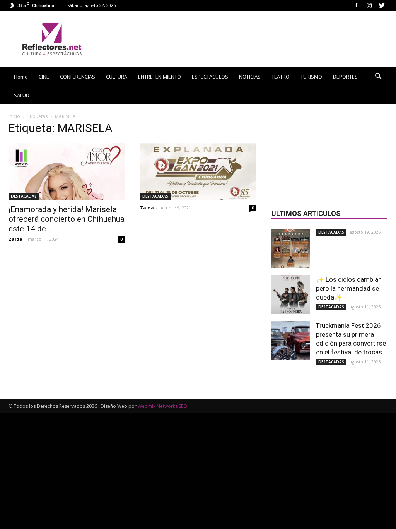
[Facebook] (356, 5)
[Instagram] (369, 5)
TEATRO (280, 76)
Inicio (14, 116)
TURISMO (311, 76)
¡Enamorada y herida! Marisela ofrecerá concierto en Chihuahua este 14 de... (67, 219)
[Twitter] (381, 5)
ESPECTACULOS (210, 76)
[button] (378, 77)
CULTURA (116, 76)
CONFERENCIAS (77, 76)
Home (21, 76)
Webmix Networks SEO (162, 406)
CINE (44, 76)
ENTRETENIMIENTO (159, 76)
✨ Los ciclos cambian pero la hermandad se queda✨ (349, 288)
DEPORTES (345, 76)
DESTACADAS (24, 196)
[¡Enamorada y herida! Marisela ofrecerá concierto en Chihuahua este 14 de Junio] (67, 171)
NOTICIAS (250, 76)
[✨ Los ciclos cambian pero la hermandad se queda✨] (290, 294)
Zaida (15, 239)
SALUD (21, 95)
